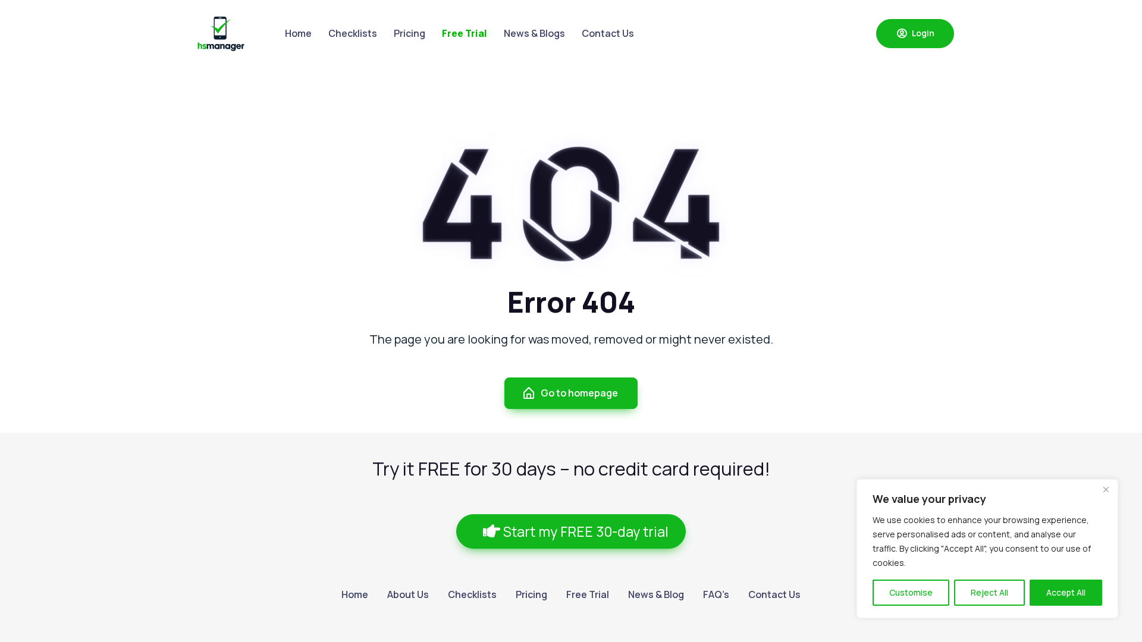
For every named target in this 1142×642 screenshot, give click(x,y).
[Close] (1106, 489)
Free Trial (587, 594)
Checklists (352, 33)
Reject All (989, 592)
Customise (911, 592)
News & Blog (656, 594)
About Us (408, 594)
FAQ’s (716, 594)
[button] (571, 531)
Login (922, 33)
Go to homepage (579, 392)
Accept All (1065, 592)
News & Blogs (534, 33)
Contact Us (608, 33)
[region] (987, 548)
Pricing (409, 33)
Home (298, 33)
